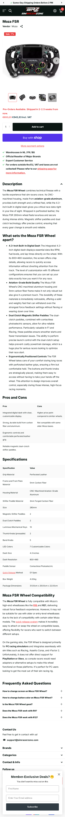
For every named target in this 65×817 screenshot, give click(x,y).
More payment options (32, 145)
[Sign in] (54, 11)
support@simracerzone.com (22, 740)
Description (12, 184)
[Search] (10, 10)
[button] (3, 3)
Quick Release (9, 572)
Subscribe (32, 807)
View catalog (4, 10)
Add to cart (38, 126)
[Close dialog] (59, 774)
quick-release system (27, 621)
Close (32, 748)
